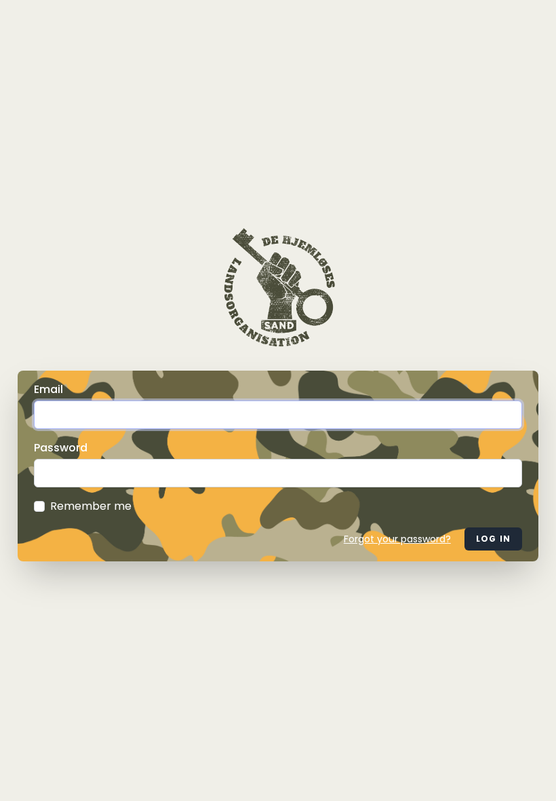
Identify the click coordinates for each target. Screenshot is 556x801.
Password (60, 447)
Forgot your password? (397, 539)
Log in (493, 538)
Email (48, 389)
